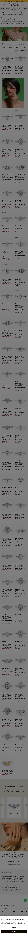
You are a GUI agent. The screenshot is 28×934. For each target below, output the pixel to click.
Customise (14, 927)
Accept (14, 931)
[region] (14, 925)
